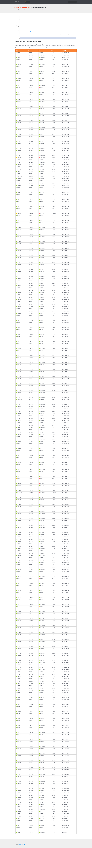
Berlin (53, 44)
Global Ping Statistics (22, 7)
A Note (69, 1)
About (72, 1)
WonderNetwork (19, 2)
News (75, 1)
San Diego (49, 44)
